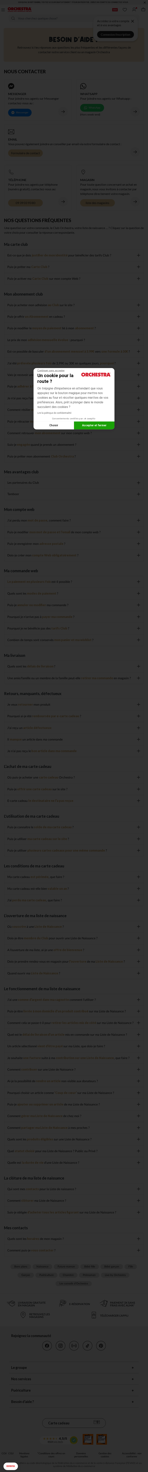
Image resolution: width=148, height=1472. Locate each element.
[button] (10, 1466)
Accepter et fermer (94, 425)
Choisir (53, 425)
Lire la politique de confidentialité (54, 413)
